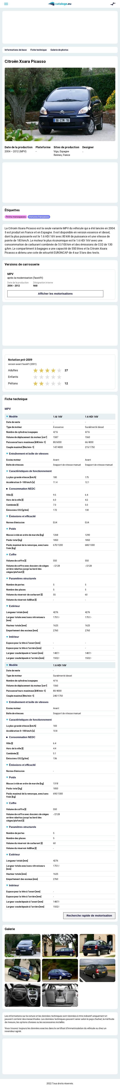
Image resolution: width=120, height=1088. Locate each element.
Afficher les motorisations (55, 293)
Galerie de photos (59, 50)
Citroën (11, 61)
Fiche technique (38, 50)
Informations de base (16, 50)
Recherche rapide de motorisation (89, 915)
